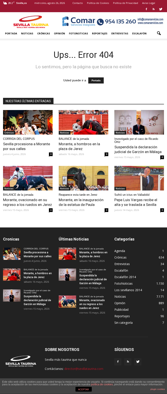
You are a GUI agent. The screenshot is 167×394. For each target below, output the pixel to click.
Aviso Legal (148, 3)
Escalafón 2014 (125, 277)
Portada (11, 33)
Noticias (27, 33)
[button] (159, 33)
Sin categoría (123, 323)
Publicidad (121, 309)
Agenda (119, 251)
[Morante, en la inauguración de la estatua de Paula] (83, 178)
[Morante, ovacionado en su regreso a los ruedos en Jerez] (28, 178)
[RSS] (153, 9)
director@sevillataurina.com (83, 369)
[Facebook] (146, 9)
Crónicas (43, 33)
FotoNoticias (78, 33)
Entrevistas (119, 33)
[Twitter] (160, 9)
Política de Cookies (98, 3)
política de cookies (102, 384)
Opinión (59, 33)
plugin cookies (157, 389)
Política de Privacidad (125, 3)
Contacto (77, 3)
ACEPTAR (83, 389)
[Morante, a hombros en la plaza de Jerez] (83, 122)
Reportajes (99, 33)
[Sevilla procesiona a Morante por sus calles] (28, 122)
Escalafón (139, 33)
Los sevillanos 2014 (128, 290)
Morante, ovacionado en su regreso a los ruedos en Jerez (92, 304)
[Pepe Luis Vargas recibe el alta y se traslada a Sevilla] (139, 178)
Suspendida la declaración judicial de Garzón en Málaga (37, 300)
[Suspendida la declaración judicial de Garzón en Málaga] (139, 122)
